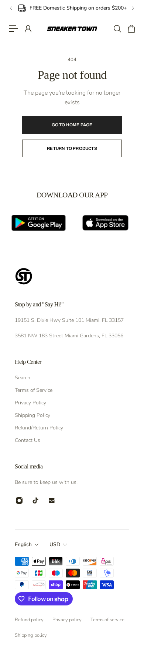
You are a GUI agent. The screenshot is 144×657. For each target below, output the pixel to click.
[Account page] (28, 29)
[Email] (52, 500)
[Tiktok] (35, 500)
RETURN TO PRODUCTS (72, 148)
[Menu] (13, 28)
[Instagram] (19, 500)
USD (54, 544)
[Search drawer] (117, 29)
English (23, 544)
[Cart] (131, 29)
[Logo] (72, 29)
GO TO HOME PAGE (72, 125)
